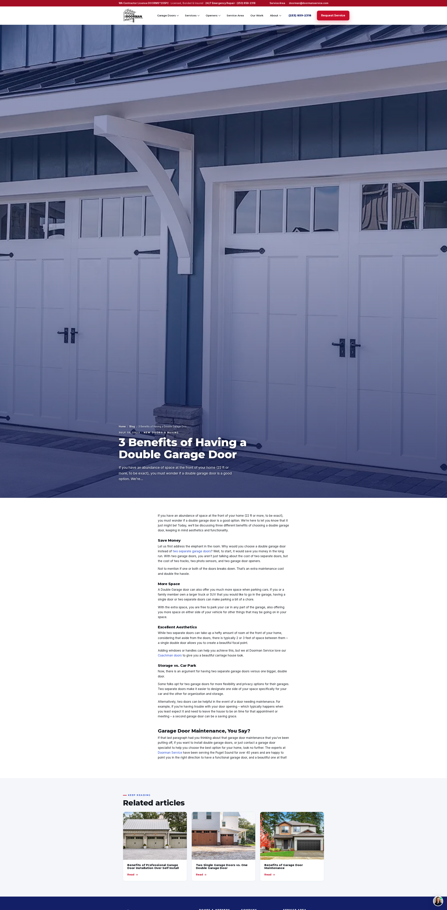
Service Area (277, 3)
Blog (132, 426)
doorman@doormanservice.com (308, 3)
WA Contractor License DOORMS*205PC (144, 3)
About (274, 15)
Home (122, 426)
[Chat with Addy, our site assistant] (438, 901)
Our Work (256, 15)
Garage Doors (166, 15)
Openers (211, 15)
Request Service (333, 15)
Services (190, 15)
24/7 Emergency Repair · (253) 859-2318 (230, 3)
